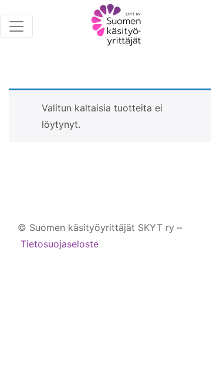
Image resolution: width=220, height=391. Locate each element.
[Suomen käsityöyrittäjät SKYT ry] (116, 26)
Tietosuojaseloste (60, 244)
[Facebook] (147, 267)
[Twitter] (192, 267)
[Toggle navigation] (16, 26)
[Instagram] (170, 267)
